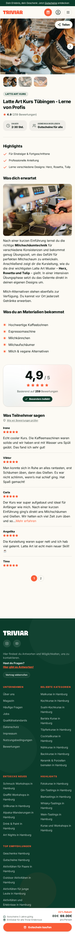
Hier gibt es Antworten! (18, 667)
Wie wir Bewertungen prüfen (22, 420)
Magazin (8, 700)
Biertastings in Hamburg (56, 796)
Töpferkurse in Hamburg (56, 729)
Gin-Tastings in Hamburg (56, 790)
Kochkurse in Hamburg (55, 700)
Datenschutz (11, 727)
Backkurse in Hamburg (55, 753)
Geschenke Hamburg (16, 853)
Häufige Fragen (12, 707)
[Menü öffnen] (68, 12)
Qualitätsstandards (15, 720)
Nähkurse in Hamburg (54, 747)
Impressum (10, 733)
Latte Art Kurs (15, 94)
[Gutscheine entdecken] (48, 12)
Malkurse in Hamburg (54, 694)
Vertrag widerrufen (17, 674)
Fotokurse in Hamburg (54, 783)
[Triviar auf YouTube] (17, 643)
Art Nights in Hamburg (17, 834)
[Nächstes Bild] (70, 46)
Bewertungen (11, 746)
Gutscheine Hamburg (16, 860)
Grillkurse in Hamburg (16, 806)
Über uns (8, 694)
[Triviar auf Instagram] (7, 643)
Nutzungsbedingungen (17, 740)
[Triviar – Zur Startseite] (13, 12)
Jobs (6, 713)
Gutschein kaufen (40, 927)
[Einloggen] (58, 12)
